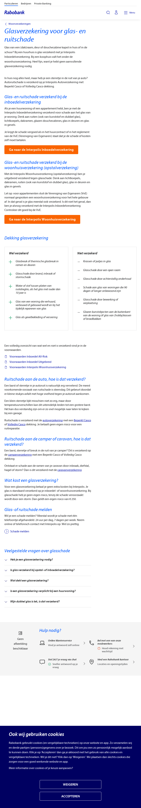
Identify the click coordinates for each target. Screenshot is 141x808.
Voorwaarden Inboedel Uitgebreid (30, 362)
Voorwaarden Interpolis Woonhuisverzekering (38, 367)
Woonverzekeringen (19, 23)
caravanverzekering (69, 470)
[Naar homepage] (14, 12)
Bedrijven (26, 3)
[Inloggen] (116, 12)
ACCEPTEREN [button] (70, 796)
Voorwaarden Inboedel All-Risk (29, 356)
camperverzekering (20, 454)
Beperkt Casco (82, 420)
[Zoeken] (108, 12)
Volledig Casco (17, 424)
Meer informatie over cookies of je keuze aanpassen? (41, 768)
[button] (62, 664)
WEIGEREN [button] (70, 784)
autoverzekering (53, 420)
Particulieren (11, 3)
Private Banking (42, 3)
